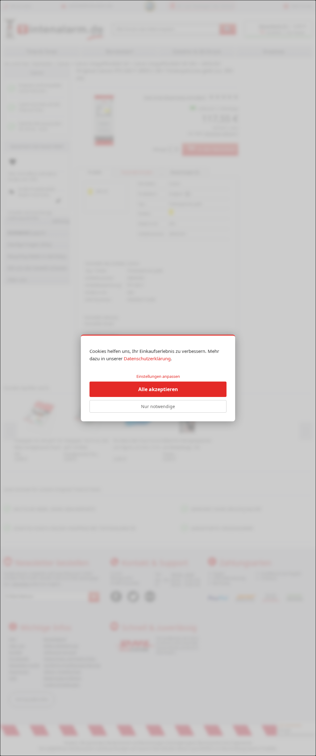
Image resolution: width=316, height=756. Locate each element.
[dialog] (158, 378)
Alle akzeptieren (158, 389)
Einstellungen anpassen (158, 376)
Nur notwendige (158, 406)
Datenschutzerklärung (147, 358)
